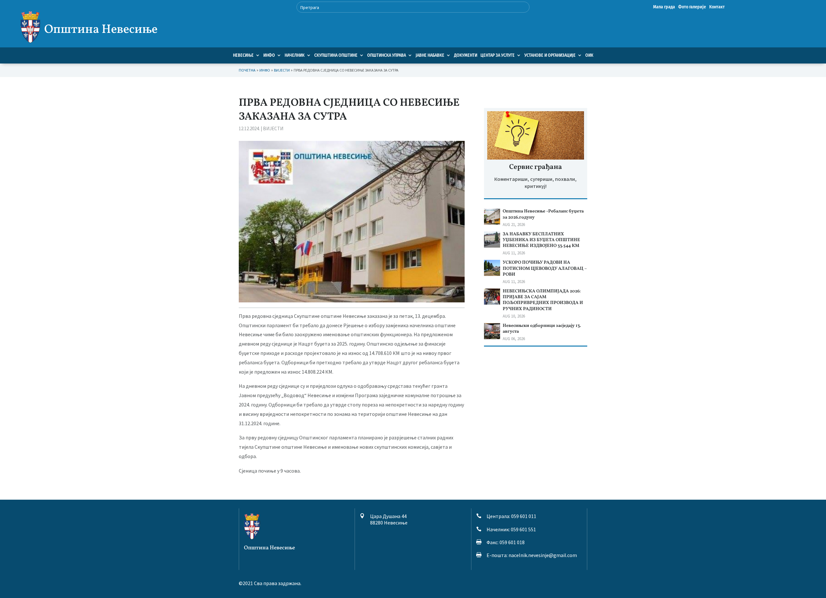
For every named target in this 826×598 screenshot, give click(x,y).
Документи (465, 55)
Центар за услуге (497, 55)
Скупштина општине (336, 55)
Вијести (273, 128)
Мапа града (664, 7)
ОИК (589, 55)
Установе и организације (550, 55)
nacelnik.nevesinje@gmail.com (543, 555)
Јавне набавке (430, 55)
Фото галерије (692, 7)
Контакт (717, 7)
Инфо (269, 55)
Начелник (295, 55)
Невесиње (243, 55)
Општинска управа (386, 55)
